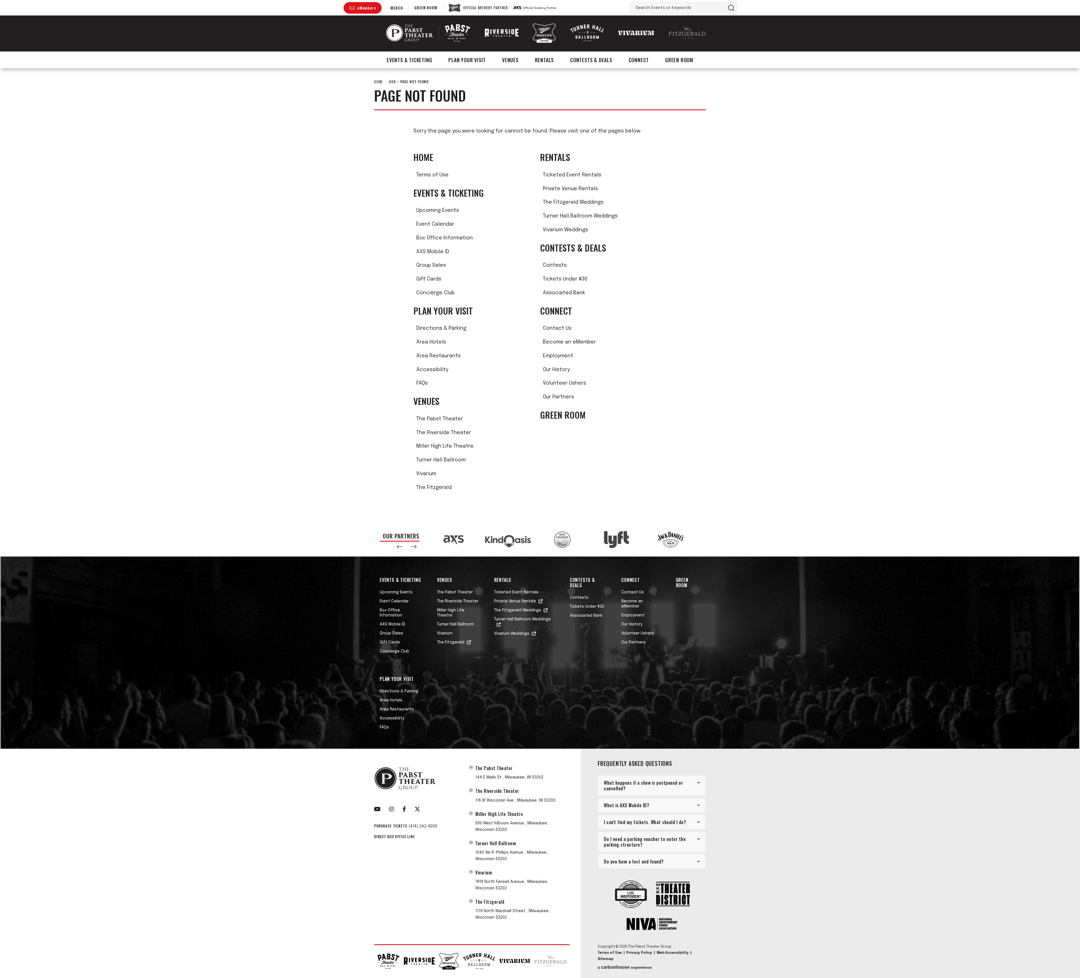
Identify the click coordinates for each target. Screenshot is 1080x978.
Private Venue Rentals (570, 188)
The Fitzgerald (434, 487)
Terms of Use (432, 175)
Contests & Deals (591, 60)
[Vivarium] (636, 32)
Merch (396, 8)
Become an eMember (569, 342)
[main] (540, 295)
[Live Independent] (631, 895)
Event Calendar (435, 224)
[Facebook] (404, 809)
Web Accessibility (673, 953)
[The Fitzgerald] (687, 33)
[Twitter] (417, 809)
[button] (399, 547)
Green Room (425, 7)
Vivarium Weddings (565, 229)
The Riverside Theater (443, 432)
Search (731, 8)
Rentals (544, 60)
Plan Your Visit (467, 60)
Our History (556, 369)
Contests (555, 265)
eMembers (366, 8)
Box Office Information (444, 238)
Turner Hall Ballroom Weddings (580, 216)
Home (378, 81)
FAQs (422, 383)
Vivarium (426, 473)
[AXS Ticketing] (535, 8)
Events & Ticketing (409, 60)
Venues (510, 60)
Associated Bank (564, 292)
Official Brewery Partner (485, 8)
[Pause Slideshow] (693, 533)
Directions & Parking (441, 328)
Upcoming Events (437, 210)
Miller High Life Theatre (445, 446)
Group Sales (431, 265)
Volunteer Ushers (564, 383)
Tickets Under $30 (565, 279)
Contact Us (557, 328)
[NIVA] (652, 924)
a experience (625, 967)
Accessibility (432, 369)
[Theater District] (673, 894)
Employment (558, 355)
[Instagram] (391, 809)
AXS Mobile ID (432, 251)
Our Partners (558, 397)
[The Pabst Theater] (458, 32)
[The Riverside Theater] (502, 33)
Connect (639, 60)
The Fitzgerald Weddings (573, 202)
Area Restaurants (438, 355)
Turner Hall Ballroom (441, 460)
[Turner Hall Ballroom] (587, 33)
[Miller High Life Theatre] (544, 32)
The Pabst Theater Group (409, 32)
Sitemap (605, 959)
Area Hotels (431, 342)
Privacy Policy (639, 953)
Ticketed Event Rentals (572, 175)
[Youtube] (377, 809)
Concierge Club (435, 292)
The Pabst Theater (439, 418)
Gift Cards (428, 279)
